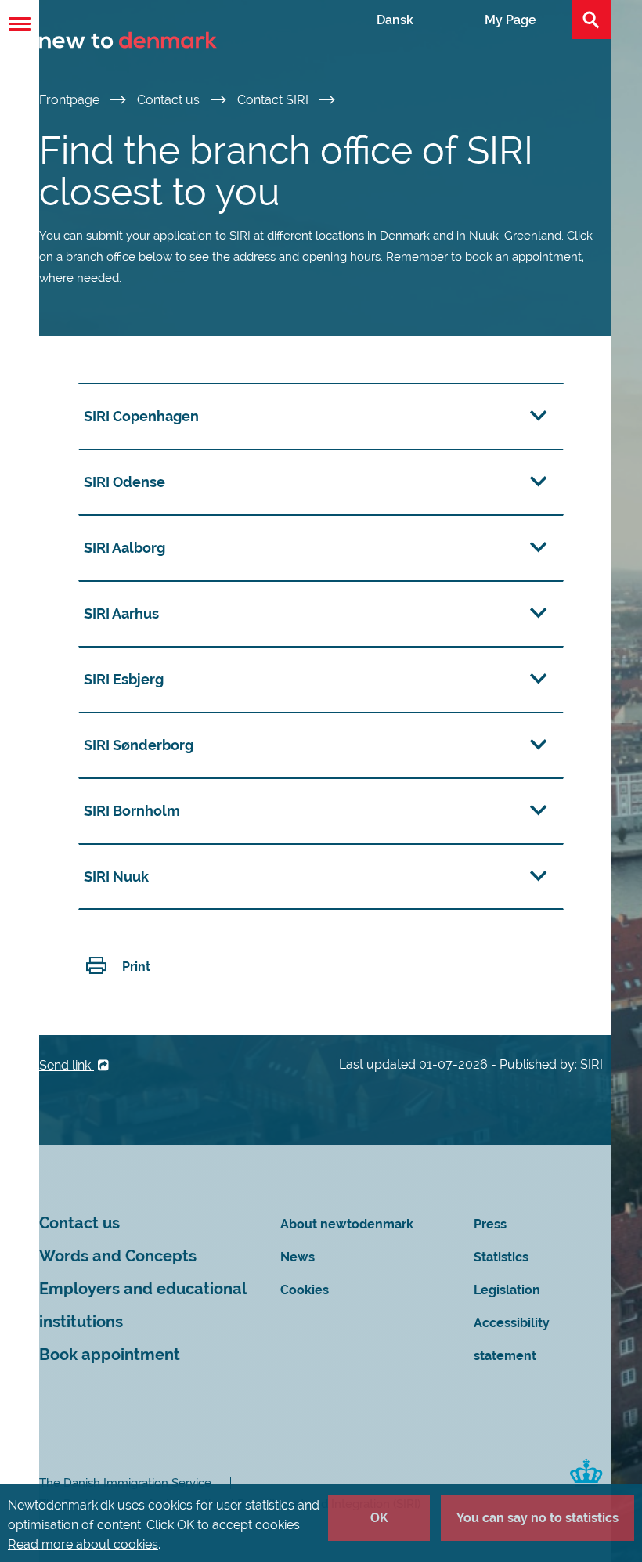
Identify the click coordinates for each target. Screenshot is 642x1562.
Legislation (507, 1289)
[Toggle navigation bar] (19, 24)
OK (379, 1517)
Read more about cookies (83, 1544)
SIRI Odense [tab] (124, 482)
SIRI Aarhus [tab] (121, 613)
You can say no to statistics (537, 1517)
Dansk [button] (395, 20)
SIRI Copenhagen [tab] (141, 416)
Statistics (501, 1257)
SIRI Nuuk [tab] (116, 876)
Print (136, 966)
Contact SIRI (274, 99)
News (297, 1257)
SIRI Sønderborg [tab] (138, 745)
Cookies (304, 1289)
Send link (66, 1065)
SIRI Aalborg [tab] (124, 547)
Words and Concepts (118, 1256)
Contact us (170, 99)
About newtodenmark (346, 1224)
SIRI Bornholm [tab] (132, 811)
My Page (510, 20)
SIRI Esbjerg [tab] (124, 679)
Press (490, 1224)
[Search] (591, 19)
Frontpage (71, 99)
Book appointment (109, 1355)
